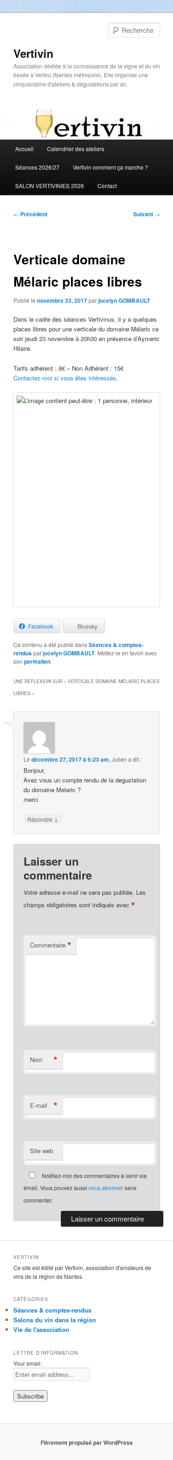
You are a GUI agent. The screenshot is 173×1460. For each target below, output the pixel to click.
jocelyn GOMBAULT (124, 300)
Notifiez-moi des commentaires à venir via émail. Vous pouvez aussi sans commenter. (85, 1188)
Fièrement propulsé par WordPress (87, 1442)
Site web (41, 1150)
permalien (37, 661)
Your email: (27, 1363)
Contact (107, 185)
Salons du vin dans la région (54, 1319)
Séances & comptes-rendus (52, 1310)
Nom (44, 1059)
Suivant (146, 214)
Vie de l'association (41, 1329)
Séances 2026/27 (37, 167)
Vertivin (33, 53)
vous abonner (106, 1187)
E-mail (44, 1105)
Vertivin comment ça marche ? (110, 167)
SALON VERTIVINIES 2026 (49, 185)
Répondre (42, 819)
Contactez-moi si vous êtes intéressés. (65, 377)
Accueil (24, 149)
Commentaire (51, 945)
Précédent (30, 214)
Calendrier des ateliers (75, 149)
